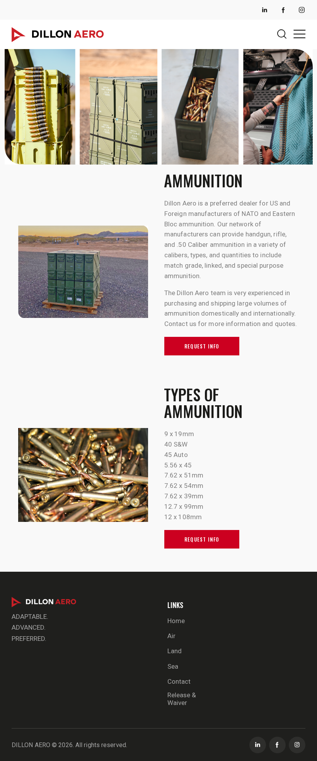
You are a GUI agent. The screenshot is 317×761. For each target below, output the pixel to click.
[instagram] (302, 10)
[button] (299, 34)
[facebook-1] (283, 10)
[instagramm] (297, 745)
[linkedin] (264, 10)
